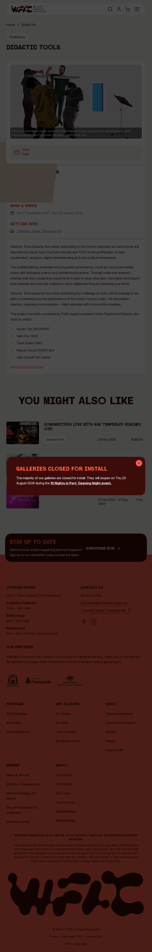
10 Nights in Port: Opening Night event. (81, 483)
